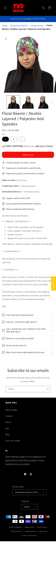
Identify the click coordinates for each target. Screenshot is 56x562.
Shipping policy (30, 531)
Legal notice (43, 531)
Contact (8, 416)
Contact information (29, 535)
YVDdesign (18, 527)
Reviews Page (11, 410)
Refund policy (30, 527)
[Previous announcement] (5, 19)
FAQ (7, 428)
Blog (7, 434)
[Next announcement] (51, 19)
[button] (5, 8)
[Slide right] (53, 103)
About (8, 422)
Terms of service (16, 531)
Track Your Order (12, 440)
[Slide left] (3, 103)
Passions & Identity (19, 25)
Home (4, 25)
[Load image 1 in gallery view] (13, 102)
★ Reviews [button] (53, 283)
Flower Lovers (37, 25)
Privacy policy (42, 527)
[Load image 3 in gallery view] (42, 102)
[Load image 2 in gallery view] (28, 102)
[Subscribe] (47, 389)
